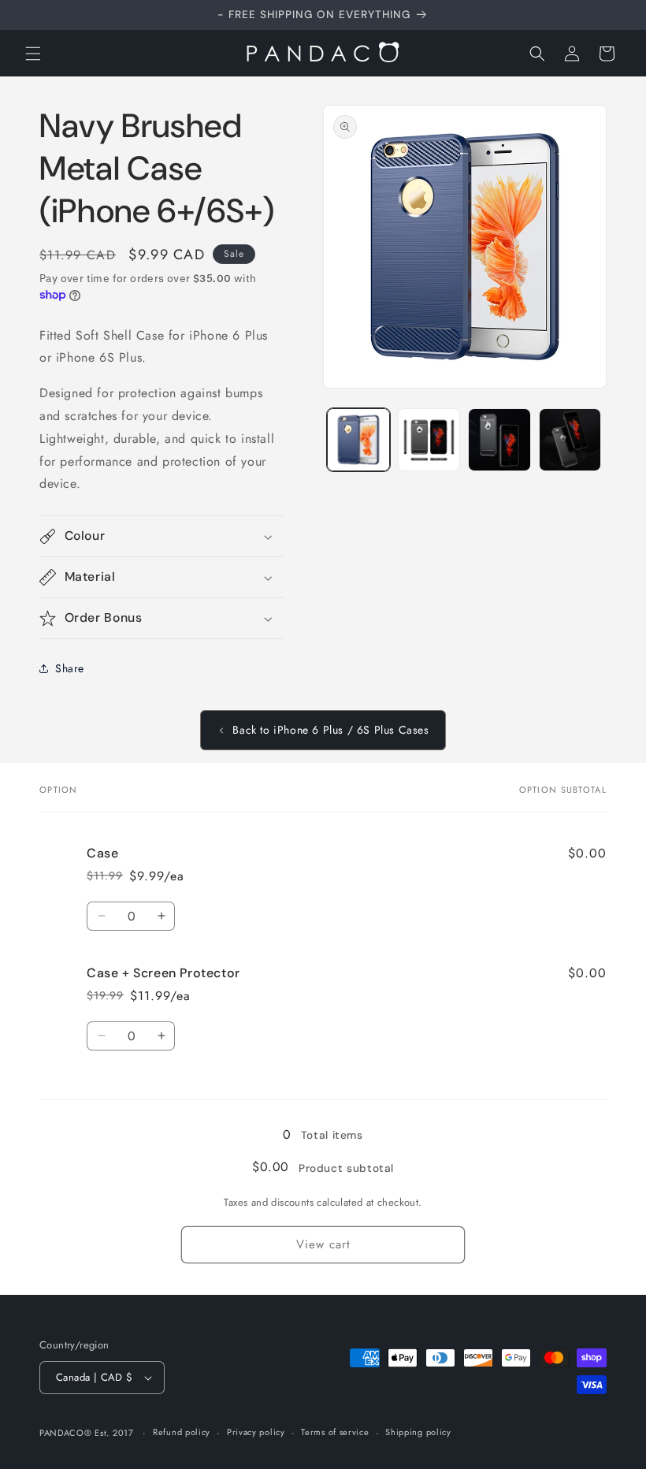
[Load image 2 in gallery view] (429, 439)
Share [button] (69, 668)
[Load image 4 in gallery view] (570, 439)
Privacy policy (256, 1432)
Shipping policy (418, 1432)
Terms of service (335, 1432)
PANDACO (61, 1432)
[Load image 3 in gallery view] (499, 439)
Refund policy (181, 1432)
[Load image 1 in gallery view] (358, 439)
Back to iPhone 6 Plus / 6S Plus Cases (330, 730)
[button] (33, 53)
